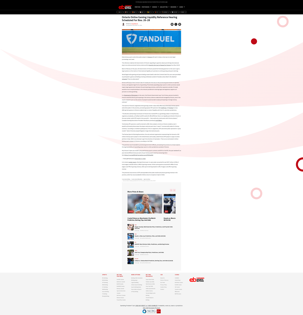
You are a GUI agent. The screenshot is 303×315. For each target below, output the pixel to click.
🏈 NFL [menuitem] (126, 12)
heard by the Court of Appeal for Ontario (160, 65)
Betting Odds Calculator (137, 278)
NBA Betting (105, 284)
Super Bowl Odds (150, 279)
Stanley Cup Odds (150, 281)
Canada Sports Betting (126, 179)
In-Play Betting (134, 291)
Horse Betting (105, 291)
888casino (177, 291)
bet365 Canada (120, 279)
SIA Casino (177, 287)
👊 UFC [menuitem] (149, 12)
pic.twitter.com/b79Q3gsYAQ (145, 155)
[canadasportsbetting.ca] (125, 7)
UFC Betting (105, 282)
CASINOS (177, 278)
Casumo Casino (178, 289)
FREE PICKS (137, 7)
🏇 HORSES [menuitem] (165, 12)
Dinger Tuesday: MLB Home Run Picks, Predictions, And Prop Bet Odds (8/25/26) (154, 227)
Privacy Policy (163, 284)
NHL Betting (105, 280)
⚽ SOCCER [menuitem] (174, 12)
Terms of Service (164, 280)
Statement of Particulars (131, 95)
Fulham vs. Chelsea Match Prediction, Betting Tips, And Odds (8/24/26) (154, 260)
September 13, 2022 (140, 158)
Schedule (124, 79)
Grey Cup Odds (149, 286)
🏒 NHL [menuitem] (119, 12)
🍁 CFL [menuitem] (156, 12)
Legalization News (147, 179)
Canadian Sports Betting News (136, 179)
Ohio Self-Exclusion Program (151, 308)
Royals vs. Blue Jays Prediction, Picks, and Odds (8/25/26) (150, 236)
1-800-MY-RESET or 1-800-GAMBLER (146, 305)
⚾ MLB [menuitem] (141, 12)
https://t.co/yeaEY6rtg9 (131, 155)
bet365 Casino (178, 284)
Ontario (150, 57)
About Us (162, 278)
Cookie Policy (163, 287)
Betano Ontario (120, 297)
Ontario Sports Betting (136, 284)
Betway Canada (120, 288)
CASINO (181, 7)
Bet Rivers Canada (121, 295)
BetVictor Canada (121, 281)
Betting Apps (134, 280)
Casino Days (178, 280)
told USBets (158, 120)
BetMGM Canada (120, 286)
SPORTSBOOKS (145, 7)
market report (132, 162)
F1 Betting (104, 294)
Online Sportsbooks (150, 288)
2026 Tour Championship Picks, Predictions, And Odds (149, 252)
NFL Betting (105, 278)
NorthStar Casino (179, 282)
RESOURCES (173, 7)
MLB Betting (105, 289)
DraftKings (163, 108)
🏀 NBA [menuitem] (134, 12)
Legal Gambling (134, 282)
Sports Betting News (136, 287)
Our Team (162, 282)
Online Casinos (149, 291)
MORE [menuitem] (182, 12)
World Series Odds (150, 284)
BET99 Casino (178, 294)
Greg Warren (134, 23)
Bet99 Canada (120, 284)
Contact (162, 289)
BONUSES (154, 7)
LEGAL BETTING (164, 7)
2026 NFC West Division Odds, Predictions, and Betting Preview (152, 244)
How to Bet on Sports (136, 289)
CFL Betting (105, 287)
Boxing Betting (105, 296)
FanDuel (171, 108)
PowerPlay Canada (121, 300)
